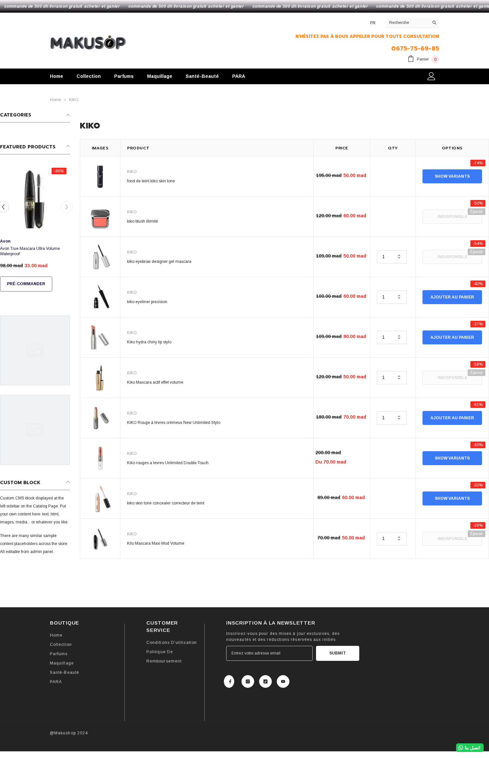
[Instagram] (248, 681)
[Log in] (431, 76)
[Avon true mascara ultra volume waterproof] (35, 199)
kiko (132, 171)
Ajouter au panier (452, 297)
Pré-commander (26, 284)
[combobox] (407, 23)
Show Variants (452, 176)
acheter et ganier (102, 6)
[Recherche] (412, 23)
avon (5, 241)
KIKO (74, 99)
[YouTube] (283, 681)
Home (55, 99)
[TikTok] (265, 681)
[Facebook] (229, 681)
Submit (337, 653)
